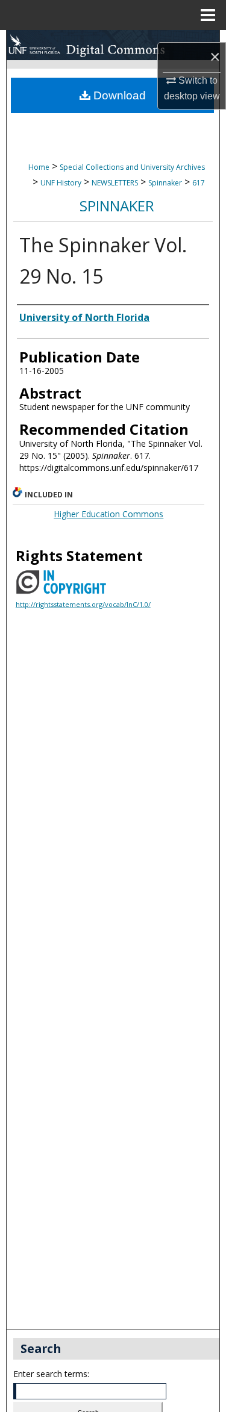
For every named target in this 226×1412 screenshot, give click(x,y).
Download (118, 95)
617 (198, 183)
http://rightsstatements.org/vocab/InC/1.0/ (83, 604)
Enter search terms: (51, 1373)
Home (38, 167)
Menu (208, 15)
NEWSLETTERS (115, 183)
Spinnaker (165, 183)
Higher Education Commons (108, 514)
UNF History (60, 183)
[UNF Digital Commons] (113, 45)
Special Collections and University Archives (132, 167)
